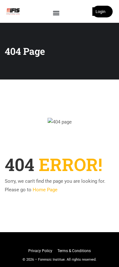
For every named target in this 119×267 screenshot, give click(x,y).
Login (100, 11)
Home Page (45, 190)
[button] (56, 13)
